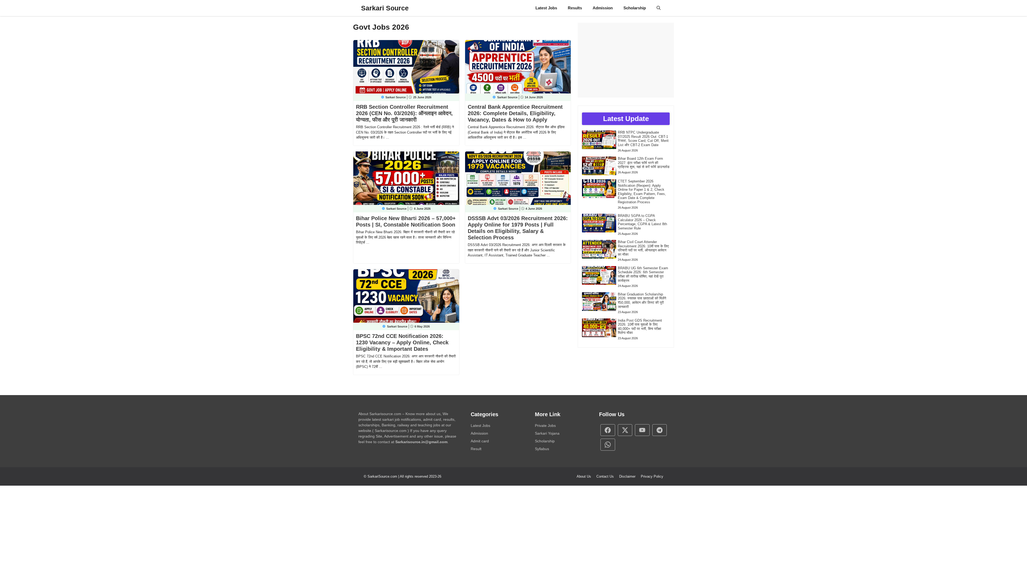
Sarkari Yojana (547, 433)
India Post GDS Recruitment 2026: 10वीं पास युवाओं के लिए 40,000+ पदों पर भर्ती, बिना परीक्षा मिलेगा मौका (640, 326)
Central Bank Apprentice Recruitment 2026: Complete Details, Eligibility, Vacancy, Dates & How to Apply (515, 113)
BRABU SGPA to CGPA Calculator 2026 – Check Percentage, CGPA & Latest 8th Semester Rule (642, 222)
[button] (658, 8)
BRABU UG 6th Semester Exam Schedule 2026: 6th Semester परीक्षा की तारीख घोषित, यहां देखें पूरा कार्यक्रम (643, 274)
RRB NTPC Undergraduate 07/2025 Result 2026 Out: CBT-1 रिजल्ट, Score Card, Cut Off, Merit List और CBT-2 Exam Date (643, 138)
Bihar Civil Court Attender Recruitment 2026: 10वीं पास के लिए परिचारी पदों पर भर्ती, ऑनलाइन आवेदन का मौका (643, 248)
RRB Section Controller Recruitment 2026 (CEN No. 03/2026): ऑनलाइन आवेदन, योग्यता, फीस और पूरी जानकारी (404, 113)
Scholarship (634, 8)
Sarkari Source (385, 8)
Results (575, 8)
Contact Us (605, 476)
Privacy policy (652, 476)
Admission (603, 8)
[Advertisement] (626, 60)
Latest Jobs (546, 8)
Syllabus (542, 449)
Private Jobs (545, 425)
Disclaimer (627, 476)
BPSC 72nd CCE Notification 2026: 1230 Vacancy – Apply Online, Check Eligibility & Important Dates (402, 342)
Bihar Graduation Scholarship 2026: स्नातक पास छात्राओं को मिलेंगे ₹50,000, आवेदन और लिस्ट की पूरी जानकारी (642, 300)
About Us (584, 476)
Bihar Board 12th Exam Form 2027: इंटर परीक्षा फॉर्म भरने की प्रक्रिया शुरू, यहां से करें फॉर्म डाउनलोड (643, 163)
